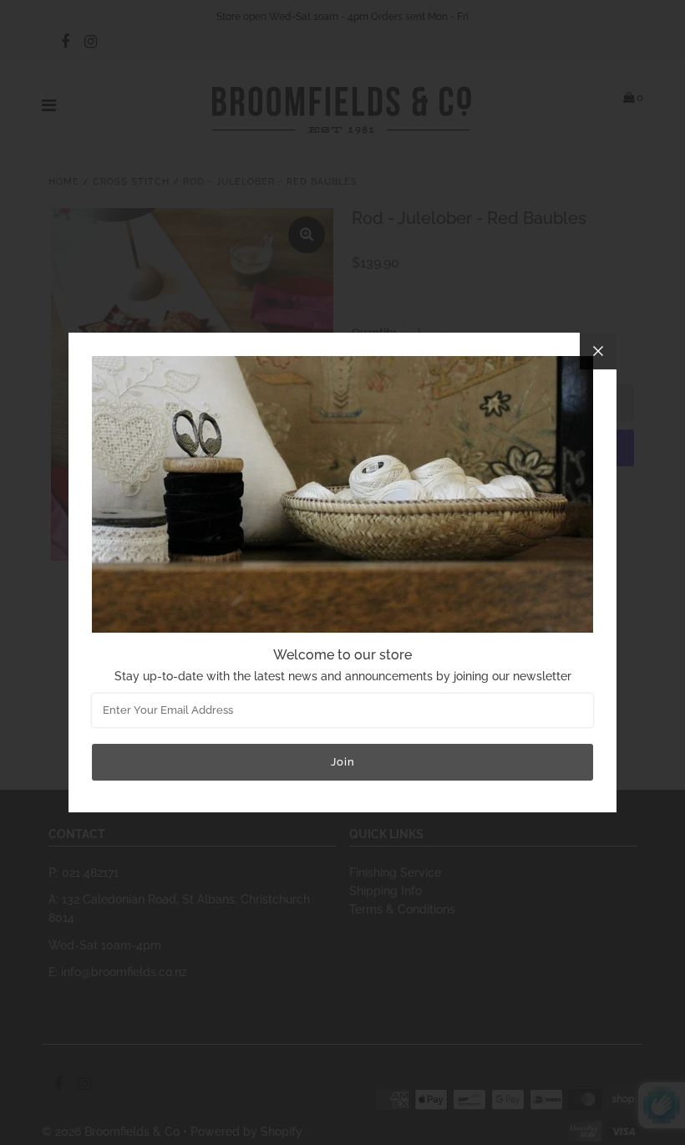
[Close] (598, 351)
